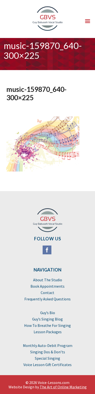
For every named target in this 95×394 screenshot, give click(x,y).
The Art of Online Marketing (63, 386)
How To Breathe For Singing (47, 325)
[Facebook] (47, 251)
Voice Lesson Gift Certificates (47, 364)
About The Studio (47, 279)
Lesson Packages (48, 331)
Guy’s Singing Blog (47, 319)
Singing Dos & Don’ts (47, 351)
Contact (47, 292)
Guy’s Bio (47, 312)
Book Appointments (47, 286)
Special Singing (47, 358)
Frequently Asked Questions (47, 298)
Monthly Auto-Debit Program (47, 345)
